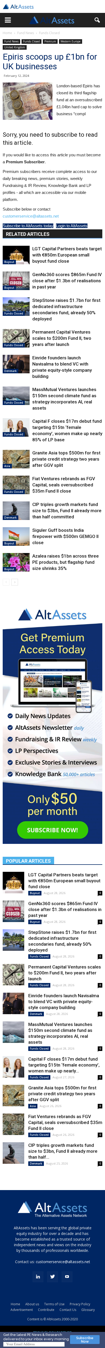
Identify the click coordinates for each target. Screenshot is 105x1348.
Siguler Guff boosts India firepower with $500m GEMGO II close (65, 536)
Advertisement (21, 1309)
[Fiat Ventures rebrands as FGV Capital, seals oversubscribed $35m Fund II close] (16, 485)
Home (7, 33)
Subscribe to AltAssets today (28, 225)
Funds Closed (49, 33)
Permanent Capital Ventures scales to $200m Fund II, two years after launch (61, 338)
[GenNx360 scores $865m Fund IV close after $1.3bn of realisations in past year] (16, 281)
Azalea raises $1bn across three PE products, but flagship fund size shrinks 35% (65, 562)
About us (32, 1304)
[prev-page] (6, 582)
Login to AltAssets (72, 225)
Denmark (10, 371)
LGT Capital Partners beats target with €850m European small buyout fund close (67, 255)
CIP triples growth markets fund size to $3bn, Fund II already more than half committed (67, 510)
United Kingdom (14, 47)
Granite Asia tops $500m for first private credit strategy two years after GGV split (66, 459)
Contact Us (68, 1309)
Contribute (46, 1309)
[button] (8, 20)
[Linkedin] (38, 1276)
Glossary (88, 1309)
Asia (7, 466)
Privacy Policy (80, 1304)
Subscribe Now (84, 1339)
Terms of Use (54, 1304)
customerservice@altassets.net (31, 216)
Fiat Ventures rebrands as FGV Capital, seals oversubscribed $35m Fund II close (63, 485)
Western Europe (70, 41)
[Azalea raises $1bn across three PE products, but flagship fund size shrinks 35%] (16, 562)
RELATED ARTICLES (28, 234)
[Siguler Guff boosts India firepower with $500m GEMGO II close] (16, 536)
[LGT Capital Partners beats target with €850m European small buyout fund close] (16, 255)
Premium (50, 41)
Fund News (25, 33)
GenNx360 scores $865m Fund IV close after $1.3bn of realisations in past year (67, 281)
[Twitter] (52, 1276)
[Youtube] (67, 1276)
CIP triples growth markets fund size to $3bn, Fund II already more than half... (62, 1151)
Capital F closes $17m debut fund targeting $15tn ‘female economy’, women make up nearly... (64, 1065)
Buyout (9, 262)
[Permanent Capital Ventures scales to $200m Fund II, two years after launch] (16, 338)
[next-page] (14, 582)
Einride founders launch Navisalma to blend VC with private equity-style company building (63, 1001)
